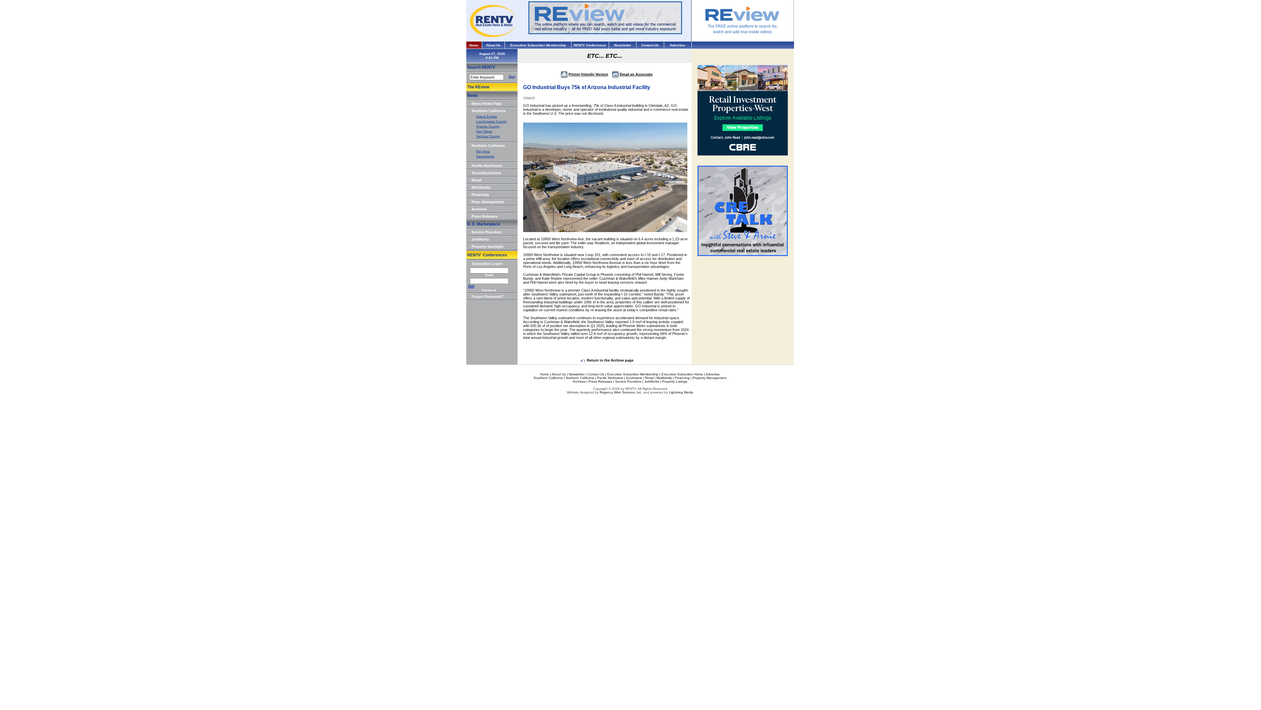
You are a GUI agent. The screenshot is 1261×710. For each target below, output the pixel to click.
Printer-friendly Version (588, 74)
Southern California (488, 111)
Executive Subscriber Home (682, 374)
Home (473, 45)
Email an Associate (636, 74)
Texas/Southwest (486, 173)
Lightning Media (681, 392)
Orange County (487, 126)
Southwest (634, 378)
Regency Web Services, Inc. (621, 392)
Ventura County (488, 136)
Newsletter (622, 45)
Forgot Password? (488, 296)
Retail (476, 180)
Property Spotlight (487, 246)
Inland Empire (486, 116)
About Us (493, 45)
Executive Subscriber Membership (538, 45)
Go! (512, 77)
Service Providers (486, 232)
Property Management (709, 378)
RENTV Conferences (590, 45)
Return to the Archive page (610, 360)
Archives (479, 209)
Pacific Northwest (487, 166)
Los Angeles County (491, 121)
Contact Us (650, 45)
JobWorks (480, 239)
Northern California (488, 146)
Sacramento (485, 156)
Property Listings (674, 381)
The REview (478, 87)
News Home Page (487, 104)
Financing (480, 195)
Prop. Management (488, 202)
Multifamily (481, 187)
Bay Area (483, 151)
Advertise (677, 45)
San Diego (484, 131)
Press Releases (485, 216)
